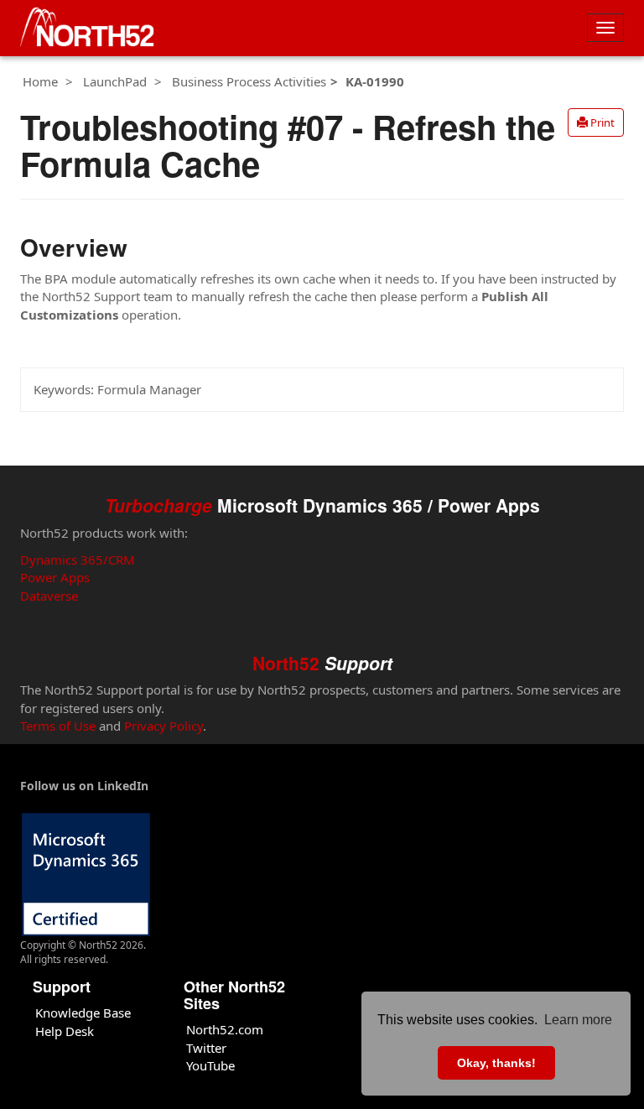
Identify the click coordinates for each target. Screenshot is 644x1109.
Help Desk (64, 1031)
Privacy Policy (163, 725)
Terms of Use (58, 725)
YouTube (210, 1065)
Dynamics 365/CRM (77, 559)
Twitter (206, 1047)
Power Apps (55, 577)
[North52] (87, 28)
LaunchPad (115, 81)
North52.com (224, 1029)
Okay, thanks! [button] (496, 1063)
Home (40, 81)
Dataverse (49, 595)
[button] (596, 122)
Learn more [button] (578, 1020)
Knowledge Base (83, 1012)
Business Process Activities (249, 81)
